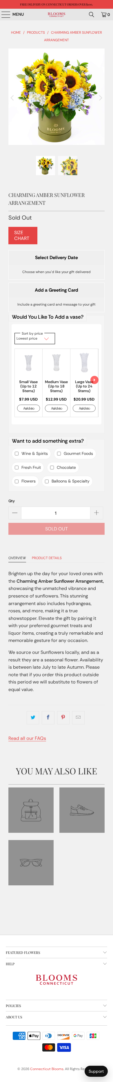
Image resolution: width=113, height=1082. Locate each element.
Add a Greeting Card (56, 290)
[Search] (91, 14)
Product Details (47, 558)
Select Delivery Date (56, 257)
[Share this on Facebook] (48, 717)
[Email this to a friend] (78, 717)
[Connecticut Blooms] (56, 14)
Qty (11, 500)
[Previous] (12, 98)
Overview (17, 558)
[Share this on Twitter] (33, 717)
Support (96, 1071)
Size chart (21, 235)
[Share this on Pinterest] (63, 717)
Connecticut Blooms (46, 1069)
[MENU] (3, 14)
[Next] (100, 98)
